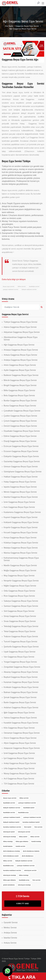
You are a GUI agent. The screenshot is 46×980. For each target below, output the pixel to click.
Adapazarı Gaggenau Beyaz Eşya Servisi (22, 748)
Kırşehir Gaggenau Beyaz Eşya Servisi (21, 527)
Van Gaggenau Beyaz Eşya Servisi (19, 657)
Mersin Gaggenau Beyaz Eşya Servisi (20, 492)
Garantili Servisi (11, 922)
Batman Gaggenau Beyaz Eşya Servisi (21, 692)
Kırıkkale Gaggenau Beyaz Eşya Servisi (21, 687)
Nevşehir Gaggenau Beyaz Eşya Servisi (21, 581)
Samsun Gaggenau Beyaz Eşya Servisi (21, 606)
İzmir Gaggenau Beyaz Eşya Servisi (19, 502)
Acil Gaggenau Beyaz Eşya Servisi (19, 779)
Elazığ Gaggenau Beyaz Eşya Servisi (20, 441)
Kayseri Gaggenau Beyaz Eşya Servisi (20, 517)
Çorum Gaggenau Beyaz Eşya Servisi (20, 421)
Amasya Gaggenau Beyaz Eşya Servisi (21, 350)
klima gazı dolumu (22, 841)
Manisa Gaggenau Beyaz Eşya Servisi (20, 553)
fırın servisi (38, 827)
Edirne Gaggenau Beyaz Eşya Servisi (20, 436)
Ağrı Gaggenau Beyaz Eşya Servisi (19, 345)
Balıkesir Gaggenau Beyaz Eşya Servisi (21, 375)
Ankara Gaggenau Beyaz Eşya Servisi (20, 355)
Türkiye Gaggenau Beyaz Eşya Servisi (20, 322)
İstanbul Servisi (10, 938)
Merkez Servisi (10, 928)
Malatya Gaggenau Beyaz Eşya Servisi (21, 548)
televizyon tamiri (9, 832)
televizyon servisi (24, 832)
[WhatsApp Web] (7, 971)
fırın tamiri (27, 827)
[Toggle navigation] (43, 3)
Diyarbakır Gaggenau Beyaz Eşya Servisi (22, 431)
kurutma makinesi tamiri (31, 822)
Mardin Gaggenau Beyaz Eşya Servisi (20, 565)
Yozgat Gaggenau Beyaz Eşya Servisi (20, 662)
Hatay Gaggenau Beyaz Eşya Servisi (20, 482)
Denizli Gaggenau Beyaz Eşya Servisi (20, 426)
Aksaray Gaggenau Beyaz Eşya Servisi (21, 672)
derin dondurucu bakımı (31, 851)
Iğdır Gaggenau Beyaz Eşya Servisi (19, 713)
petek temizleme (9, 885)
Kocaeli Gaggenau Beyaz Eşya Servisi (20, 532)
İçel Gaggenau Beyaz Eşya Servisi (19, 758)
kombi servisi (20, 846)
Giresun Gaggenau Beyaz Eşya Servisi (21, 466)
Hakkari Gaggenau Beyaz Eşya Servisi (21, 477)
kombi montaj (36, 841)
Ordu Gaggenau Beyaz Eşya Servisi (19, 591)
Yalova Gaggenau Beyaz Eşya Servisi (20, 718)
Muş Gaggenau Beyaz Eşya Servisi (19, 576)
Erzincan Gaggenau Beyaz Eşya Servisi (21, 446)
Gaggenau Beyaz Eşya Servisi (27, 26)
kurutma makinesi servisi (12, 827)
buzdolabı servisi (34, 286)
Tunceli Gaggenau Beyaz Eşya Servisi (20, 642)
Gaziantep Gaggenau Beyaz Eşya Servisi (22, 461)
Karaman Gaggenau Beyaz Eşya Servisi (21, 682)
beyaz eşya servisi (8, 286)
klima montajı (8, 841)
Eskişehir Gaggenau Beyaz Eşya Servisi (21, 456)
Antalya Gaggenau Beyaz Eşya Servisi (20, 360)
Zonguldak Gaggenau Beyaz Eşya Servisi (22, 667)
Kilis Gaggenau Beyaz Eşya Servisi (19, 728)
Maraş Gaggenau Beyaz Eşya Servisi (20, 773)
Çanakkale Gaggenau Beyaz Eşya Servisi (22, 411)
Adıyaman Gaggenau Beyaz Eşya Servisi (22, 332)
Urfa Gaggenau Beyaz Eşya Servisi (19, 768)
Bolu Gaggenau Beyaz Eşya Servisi (19, 395)
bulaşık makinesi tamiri (11, 822)
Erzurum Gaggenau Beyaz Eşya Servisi (21, 451)
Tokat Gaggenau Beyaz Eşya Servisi (19, 631)
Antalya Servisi (10, 933)
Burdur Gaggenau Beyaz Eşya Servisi (20, 401)
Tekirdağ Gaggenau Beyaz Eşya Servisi (21, 626)
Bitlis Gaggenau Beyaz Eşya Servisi (19, 390)
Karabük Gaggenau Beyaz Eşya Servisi (21, 723)
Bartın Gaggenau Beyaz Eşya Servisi (20, 702)
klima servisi (22, 286)
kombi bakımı (8, 846)
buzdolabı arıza (23, 812)
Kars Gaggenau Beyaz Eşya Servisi (19, 507)
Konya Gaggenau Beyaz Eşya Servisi (20, 538)
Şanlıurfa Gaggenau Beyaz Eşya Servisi (21, 647)
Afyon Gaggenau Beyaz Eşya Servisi (20, 743)
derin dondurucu (27, 856)
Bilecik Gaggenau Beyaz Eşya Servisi (20, 380)
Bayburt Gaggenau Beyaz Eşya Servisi (21, 677)
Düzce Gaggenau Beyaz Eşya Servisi (20, 738)
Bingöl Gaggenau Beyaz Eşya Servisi (20, 385)
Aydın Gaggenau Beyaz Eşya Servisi (20, 370)
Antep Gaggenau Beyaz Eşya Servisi (20, 763)
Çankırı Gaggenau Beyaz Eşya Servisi (20, 416)
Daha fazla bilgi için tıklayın (14, 279)
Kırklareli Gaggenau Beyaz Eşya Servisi (21, 522)
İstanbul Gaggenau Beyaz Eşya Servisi (21, 497)
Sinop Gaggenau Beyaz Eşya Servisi (20, 616)
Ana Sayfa (9, 26)
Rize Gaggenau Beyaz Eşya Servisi (19, 596)
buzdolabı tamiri (28, 808)
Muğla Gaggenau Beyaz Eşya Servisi (20, 570)
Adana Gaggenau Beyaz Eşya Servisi (20, 327)
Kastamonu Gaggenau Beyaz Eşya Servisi (22, 512)
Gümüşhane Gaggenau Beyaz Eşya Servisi (22, 472)
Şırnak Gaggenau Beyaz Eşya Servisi (20, 697)
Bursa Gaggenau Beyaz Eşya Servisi (20, 406)
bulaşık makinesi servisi (29, 289)
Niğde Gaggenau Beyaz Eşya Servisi (20, 586)
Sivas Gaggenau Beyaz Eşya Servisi (20, 621)
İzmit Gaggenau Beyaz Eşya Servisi (19, 753)
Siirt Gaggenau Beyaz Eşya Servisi (19, 611)
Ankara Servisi (10, 943)
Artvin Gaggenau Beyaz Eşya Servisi (20, 365)
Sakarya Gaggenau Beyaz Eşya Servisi (21, 601)
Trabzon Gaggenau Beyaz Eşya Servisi (21, 636)
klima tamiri (23, 837)
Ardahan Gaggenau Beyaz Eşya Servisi (21, 707)
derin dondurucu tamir (11, 856)
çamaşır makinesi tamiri (11, 817)
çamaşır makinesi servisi (10, 289)
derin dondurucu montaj (11, 851)
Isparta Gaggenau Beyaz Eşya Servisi (20, 487)
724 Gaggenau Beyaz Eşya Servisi (19, 784)
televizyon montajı (9, 837)
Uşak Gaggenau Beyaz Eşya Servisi (19, 652)
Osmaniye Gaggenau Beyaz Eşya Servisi (22, 733)
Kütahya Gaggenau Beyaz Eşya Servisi (21, 543)
